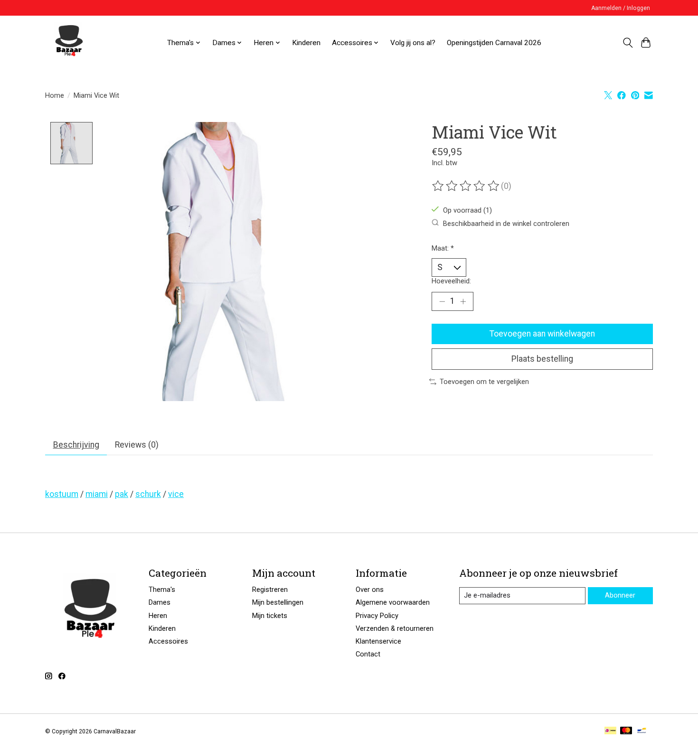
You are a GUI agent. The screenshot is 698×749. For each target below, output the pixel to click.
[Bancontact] (642, 731)
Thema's (162, 589)
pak (121, 494)
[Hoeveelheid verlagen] (442, 301)
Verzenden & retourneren (395, 628)
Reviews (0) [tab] (137, 444)
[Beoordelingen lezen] (466, 186)
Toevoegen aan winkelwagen (542, 333)
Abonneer (620, 595)
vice (176, 494)
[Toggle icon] (627, 42)
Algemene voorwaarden (393, 602)
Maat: (443, 248)
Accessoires (168, 641)
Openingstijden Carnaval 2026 (494, 42)
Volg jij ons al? (412, 42)
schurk (148, 494)
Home (54, 95)
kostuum (61, 494)
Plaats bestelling (542, 359)
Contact (368, 654)
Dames (159, 602)
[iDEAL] (610, 731)
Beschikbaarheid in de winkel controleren (506, 223)
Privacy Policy (377, 615)
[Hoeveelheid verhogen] (463, 301)
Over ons (370, 589)
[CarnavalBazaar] (69, 42)
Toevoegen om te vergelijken (484, 381)
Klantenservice (378, 641)
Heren (158, 615)
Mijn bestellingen (277, 602)
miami (96, 494)
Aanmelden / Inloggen (620, 8)
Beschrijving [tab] (76, 444)
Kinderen (306, 42)
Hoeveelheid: (451, 281)
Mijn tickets (269, 615)
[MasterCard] (626, 731)
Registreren (270, 589)
